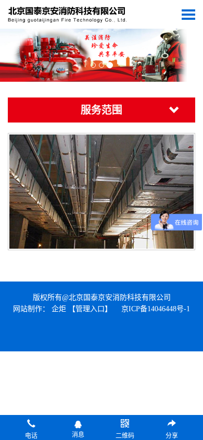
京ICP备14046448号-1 (155, 309)
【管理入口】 (90, 309)
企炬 (59, 309)
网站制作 (27, 309)
